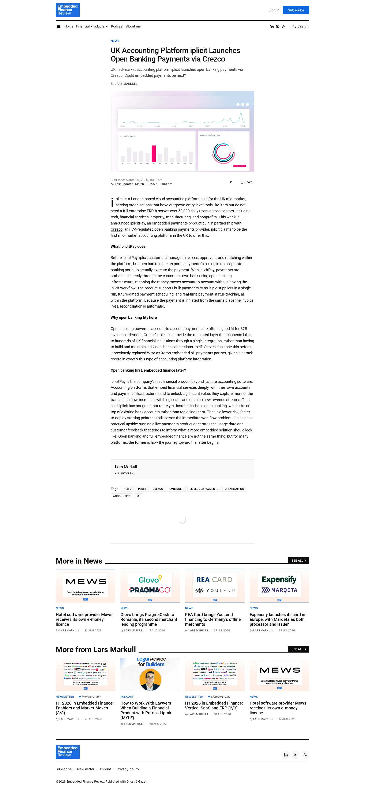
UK (138, 496)
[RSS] (284, 26)
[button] (90, 26)
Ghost (131, 781)
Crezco (117, 229)
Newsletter (65, 696)
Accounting (122, 496)
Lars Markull (126, 83)
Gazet (142, 781)
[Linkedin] (272, 26)
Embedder (176, 488)
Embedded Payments (204, 488)
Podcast (126, 696)
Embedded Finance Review (85, 781)
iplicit (120, 199)
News (115, 40)
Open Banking (234, 488)
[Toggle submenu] (107, 26)
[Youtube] (278, 26)
